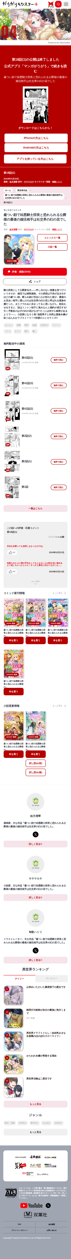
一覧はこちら (35, 508)
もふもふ (9, 325)
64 (14, 571)
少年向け (23, 1123)
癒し (34, 331)
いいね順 (60, 537)
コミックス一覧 (52, 237)
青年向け (34, 1123)
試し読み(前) (35, 763)
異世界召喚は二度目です (39, 1078)
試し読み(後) (35, 772)
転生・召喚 (10, 1123)
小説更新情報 (11, 705)
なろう (18, 331)
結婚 (34, 325)
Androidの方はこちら (36, 147)
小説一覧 (52, 247)
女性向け (44, 325)
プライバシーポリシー (19, 1230)
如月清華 (14, 182)
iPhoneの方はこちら (36, 138)
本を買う (13, 640)
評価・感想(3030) (21, 271)
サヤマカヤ (29, 182)
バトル (8, 331)
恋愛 (19, 325)
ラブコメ (56, 325)
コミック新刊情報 (14, 593)
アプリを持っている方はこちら (35, 158)
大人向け (46, 1123)
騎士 (27, 331)
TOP (19, 1224)
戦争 (27, 325)
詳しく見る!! (35, 844)
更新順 (51, 537)
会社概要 (51, 1224)
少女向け (58, 1123)
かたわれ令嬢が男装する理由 (41, 1055)
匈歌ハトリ (57, 182)
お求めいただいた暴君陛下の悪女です (46, 987)
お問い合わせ (52, 1230)
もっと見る (35, 581)
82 (14, 552)
